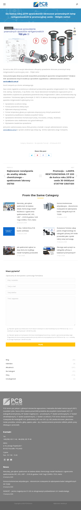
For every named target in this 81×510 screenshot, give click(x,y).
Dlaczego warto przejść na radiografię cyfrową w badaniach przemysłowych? (66, 250)
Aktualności (8, 28)
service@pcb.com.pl (10, 81)
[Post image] (9, 206)
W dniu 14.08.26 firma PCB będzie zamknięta (26, 229)
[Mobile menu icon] (4, 4)
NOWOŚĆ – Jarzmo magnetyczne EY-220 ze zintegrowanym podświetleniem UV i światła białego (36, 491)
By (41, 143)
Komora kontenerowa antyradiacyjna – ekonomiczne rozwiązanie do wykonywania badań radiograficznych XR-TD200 (67, 208)
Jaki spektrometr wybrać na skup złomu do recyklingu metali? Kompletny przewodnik (27, 250)
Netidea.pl (64, 503)
